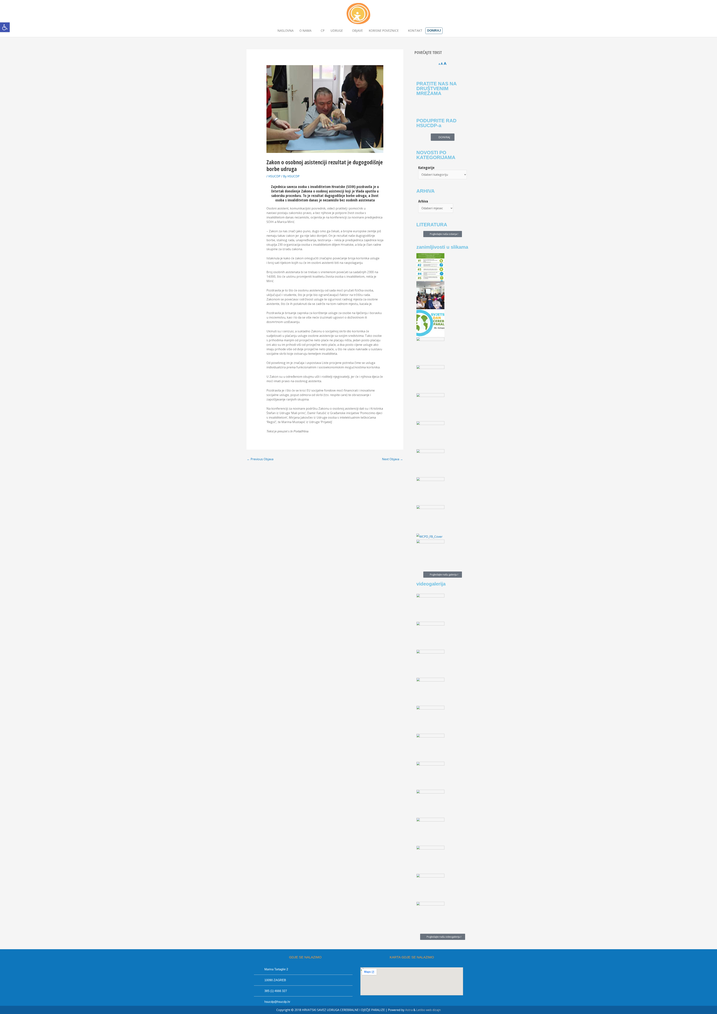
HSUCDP (274, 176)
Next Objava (392, 459)
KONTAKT (415, 31)
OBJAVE (357, 31)
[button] (5, 27)
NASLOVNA (285, 31)
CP (323, 31)
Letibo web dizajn (428, 1010)
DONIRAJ (434, 30)
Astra (409, 1010)
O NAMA (305, 31)
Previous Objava (260, 459)
